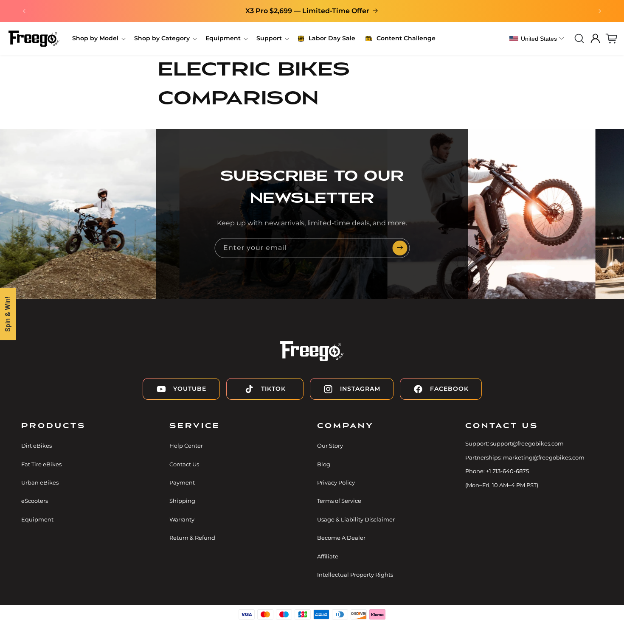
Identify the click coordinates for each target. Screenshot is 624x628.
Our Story (330, 445)
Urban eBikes (40, 482)
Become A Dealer (341, 537)
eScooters (34, 500)
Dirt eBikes (36, 445)
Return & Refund (192, 537)
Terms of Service (339, 500)
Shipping (182, 500)
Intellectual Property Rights (355, 574)
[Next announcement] (599, 11)
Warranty (181, 519)
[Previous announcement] (24, 11)
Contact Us (184, 464)
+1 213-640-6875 (507, 471)
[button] (98, 38)
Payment (182, 482)
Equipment (37, 519)
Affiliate (327, 556)
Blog (323, 464)
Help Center (186, 445)
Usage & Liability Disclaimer (356, 519)
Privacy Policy (336, 482)
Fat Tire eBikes (41, 464)
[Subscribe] (400, 248)
